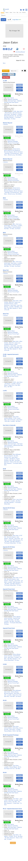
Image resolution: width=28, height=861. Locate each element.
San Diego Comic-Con (9, 768)
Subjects (7, 12)
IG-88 (4, 469)
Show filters (5, 71)
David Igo (11, 538)
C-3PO (5, 390)
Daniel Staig (7, 225)
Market (11, 12)
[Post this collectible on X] (6, 48)
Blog (17, 12)
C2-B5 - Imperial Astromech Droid (11, 355)
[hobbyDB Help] (23, 10)
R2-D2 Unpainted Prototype (11, 735)
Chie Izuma (18, 224)
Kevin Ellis (7, 421)
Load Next (13, 842)
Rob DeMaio (19, 155)
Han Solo (16, 456)
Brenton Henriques (18, 152)
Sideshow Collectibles (13, 99)
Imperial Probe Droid (9, 589)
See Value (7, 95)
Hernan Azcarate (11, 419)
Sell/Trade (19, 84)
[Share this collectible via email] (9, 48)
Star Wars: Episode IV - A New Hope (12, 802)
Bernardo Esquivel (17, 113)
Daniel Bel (7, 153)
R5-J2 (15, 836)
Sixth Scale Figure (12, 101)
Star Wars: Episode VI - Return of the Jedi (12, 460)
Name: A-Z (14, 71)
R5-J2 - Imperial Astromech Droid (12, 809)
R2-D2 (4, 700)
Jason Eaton (7, 114)
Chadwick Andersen (9, 303)
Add (9, 19)
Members (24, 12)
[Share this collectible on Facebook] (4, 48)
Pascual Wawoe (8, 227)
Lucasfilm (19, 114)
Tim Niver (13, 119)
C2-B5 (14, 382)
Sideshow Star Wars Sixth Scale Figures (13, 101)
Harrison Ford (7, 457)
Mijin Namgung (16, 540)
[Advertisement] (14, 3)
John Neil (16, 619)
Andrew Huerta (16, 149)
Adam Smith (20, 111)
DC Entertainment (14, 153)
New (3, 19)
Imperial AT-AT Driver (9, 508)
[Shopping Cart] (21, 10)
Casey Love (17, 302)
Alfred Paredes (8, 113)
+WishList (19, 90)
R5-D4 (4, 772)
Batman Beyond (7, 123)
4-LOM (5, 80)
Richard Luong (11, 155)
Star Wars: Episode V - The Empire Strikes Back (13, 463)
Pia (15, 116)
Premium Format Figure (13, 143)
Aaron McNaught (17, 454)
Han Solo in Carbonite (9, 425)
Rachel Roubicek (17, 227)
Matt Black (16, 306)
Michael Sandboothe (9, 116)
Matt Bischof (12, 458)
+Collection (19, 87)
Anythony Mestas (8, 418)
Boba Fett (6, 270)
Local (20, 12)
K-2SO (5, 664)
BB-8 (4, 198)
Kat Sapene (14, 114)
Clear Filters (6, 77)
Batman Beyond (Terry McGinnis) (12, 150)
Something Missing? (20, 52)
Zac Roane (17, 228)
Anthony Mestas (16, 616)
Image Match (16, 19)
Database (2, 12)
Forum (14, 12)
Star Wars (19, 116)
